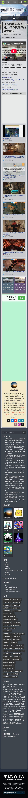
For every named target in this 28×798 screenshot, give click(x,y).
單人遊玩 (5, 653)
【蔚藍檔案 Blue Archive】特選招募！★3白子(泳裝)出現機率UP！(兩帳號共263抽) (15, 462)
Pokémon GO (7, 613)
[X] (8, 420)
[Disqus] (14, 321)
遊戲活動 (5, 608)
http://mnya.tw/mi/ (17, 79)
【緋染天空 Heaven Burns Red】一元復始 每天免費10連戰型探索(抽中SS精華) (14, 472)
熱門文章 (7, 568)
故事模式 (4, 730)
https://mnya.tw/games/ (10, 89)
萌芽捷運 (5, 676)
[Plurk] (15, 420)
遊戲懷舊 (15, 608)
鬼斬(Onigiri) (16, 639)
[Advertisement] (14, 109)
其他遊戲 (13, 642)
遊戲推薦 (15, 602)
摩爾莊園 (19, 633)
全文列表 (7, 562)
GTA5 (4, 625)
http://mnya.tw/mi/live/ (9, 84)
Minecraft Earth (18, 651)
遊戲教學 (5, 605)
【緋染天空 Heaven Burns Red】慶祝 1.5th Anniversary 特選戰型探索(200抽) (14, 489)
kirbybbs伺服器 (7, 665)
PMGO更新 (6, 648)
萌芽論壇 (21, 298)
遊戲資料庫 (6, 656)
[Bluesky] (12, 420)
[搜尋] (24, 432)
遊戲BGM (6, 610)
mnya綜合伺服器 (7, 662)
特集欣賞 (5, 659)
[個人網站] (15, 424)
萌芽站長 (15, 34)
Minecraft (15, 610)
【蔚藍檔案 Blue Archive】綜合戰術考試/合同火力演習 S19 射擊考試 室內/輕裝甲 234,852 (15, 451)
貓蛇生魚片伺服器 (8, 668)
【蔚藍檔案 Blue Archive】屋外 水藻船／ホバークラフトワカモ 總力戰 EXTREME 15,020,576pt (15, 457)
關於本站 (7, 574)
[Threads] (22, 424)
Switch (5, 642)
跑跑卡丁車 (6, 631)
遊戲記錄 (15, 599)
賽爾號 (16, 636)
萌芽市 (5, 674)
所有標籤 (7, 566)
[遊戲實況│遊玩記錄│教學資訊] (14, 12)
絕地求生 (5, 639)
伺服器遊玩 (15, 653)
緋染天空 (5, 622)
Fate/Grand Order (8, 616)
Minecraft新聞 (15, 659)
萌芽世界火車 (6, 671)
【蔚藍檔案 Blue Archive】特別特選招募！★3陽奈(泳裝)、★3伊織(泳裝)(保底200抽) (15, 467)
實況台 (6, 564)
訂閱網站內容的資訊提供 (11, 587)
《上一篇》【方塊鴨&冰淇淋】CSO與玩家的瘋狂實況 (8, 287)
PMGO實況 (18, 645)
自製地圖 (16, 656)
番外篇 (13, 676)
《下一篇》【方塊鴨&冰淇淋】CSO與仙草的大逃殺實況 (20, 288)
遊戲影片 (5, 602)
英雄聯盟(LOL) (14, 625)
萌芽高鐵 (13, 674)
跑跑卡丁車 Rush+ (8, 633)
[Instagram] (19, 424)
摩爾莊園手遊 (6, 636)
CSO (14, 37)
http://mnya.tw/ (7, 77)
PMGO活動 (17, 648)
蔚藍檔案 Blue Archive (9, 619)
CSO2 (11, 628)
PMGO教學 (6, 651)
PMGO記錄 (6, 645)
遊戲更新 (15, 605)
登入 (6, 585)
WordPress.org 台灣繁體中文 (12, 591)
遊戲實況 (9, 37)
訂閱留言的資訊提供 (10, 589)
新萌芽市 (17, 671)
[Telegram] (19, 420)
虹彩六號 (15, 622)
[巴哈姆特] (22, 420)
